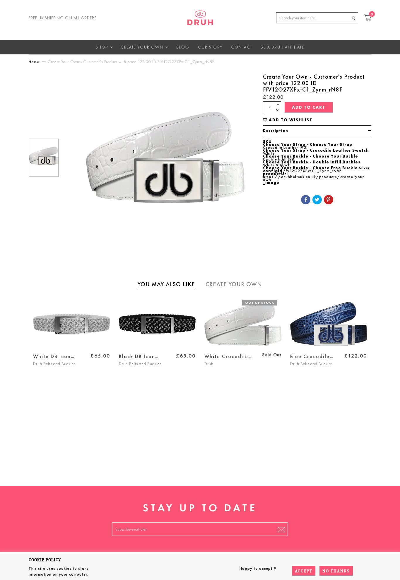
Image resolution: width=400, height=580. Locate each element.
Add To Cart (308, 107)
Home (34, 61)
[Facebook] (305, 199)
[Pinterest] (328, 199)
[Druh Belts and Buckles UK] (200, 16)
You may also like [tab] (166, 284)
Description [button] (275, 130)
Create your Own (234, 284)
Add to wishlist (290, 120)
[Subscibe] (281, 529)
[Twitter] (317, 199)
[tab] (317, 130)
